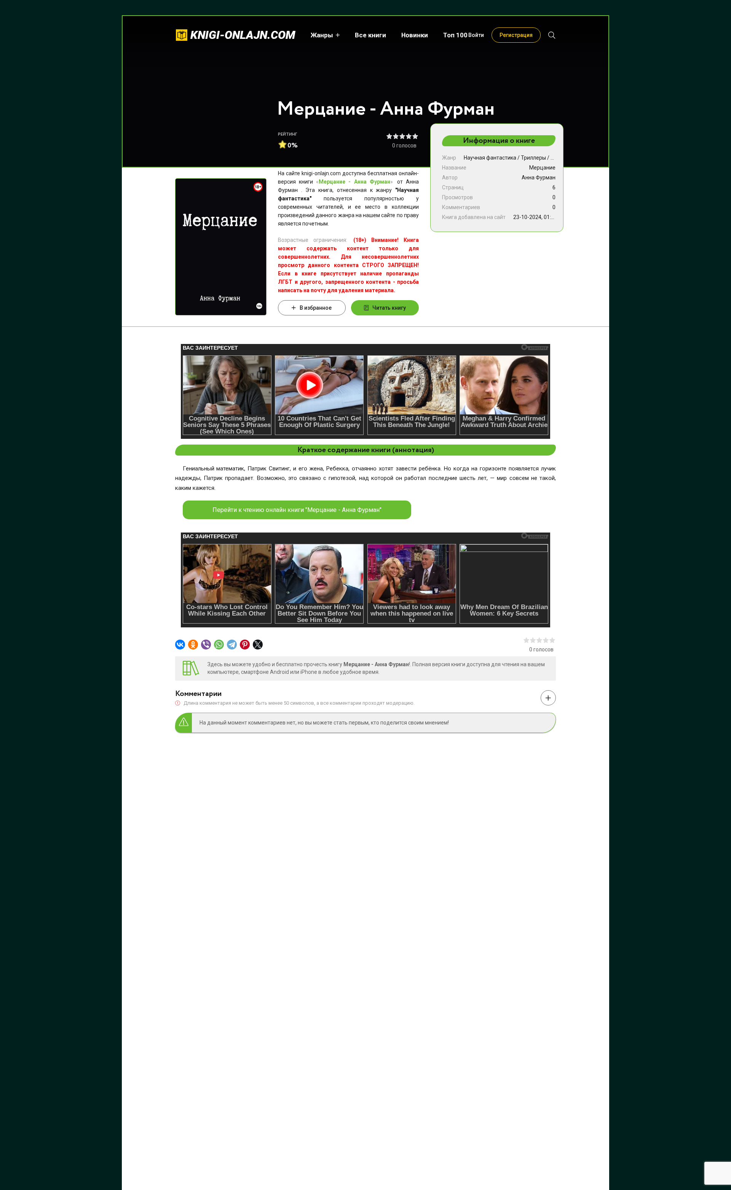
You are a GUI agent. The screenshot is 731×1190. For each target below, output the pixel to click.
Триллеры (533, 158)
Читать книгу (389, 308)
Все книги (370, 35)
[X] (258, 644)
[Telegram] (232, 644)
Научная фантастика (490, 158)
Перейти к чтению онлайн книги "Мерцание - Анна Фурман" (296, 509)
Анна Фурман (538, 177)
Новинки (414, 35)
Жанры (322, 35)
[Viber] (206, 644)
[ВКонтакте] (180, 644)
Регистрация (516, 35)
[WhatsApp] (219, 644)
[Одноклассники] (193, 644)
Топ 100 (455, 35)
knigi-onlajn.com (242, 35)
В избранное (316, 308)
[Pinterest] (245, 644)
